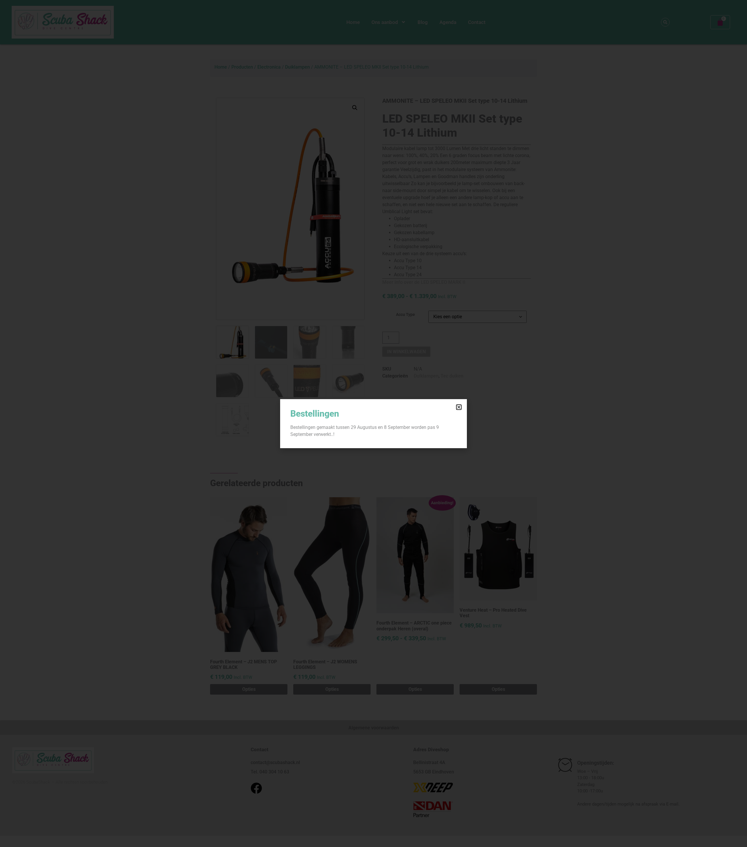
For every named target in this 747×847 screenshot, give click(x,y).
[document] (373, 423)
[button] (459, 407)
